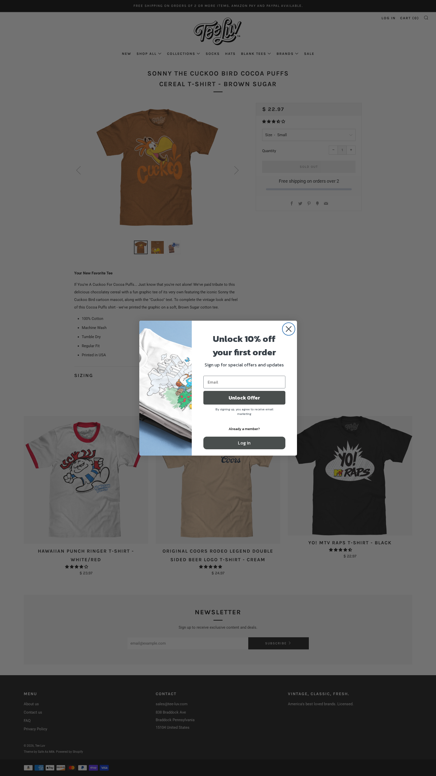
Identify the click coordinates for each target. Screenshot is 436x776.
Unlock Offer (244, 398)
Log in (244, 442)
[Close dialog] (288, 329)
